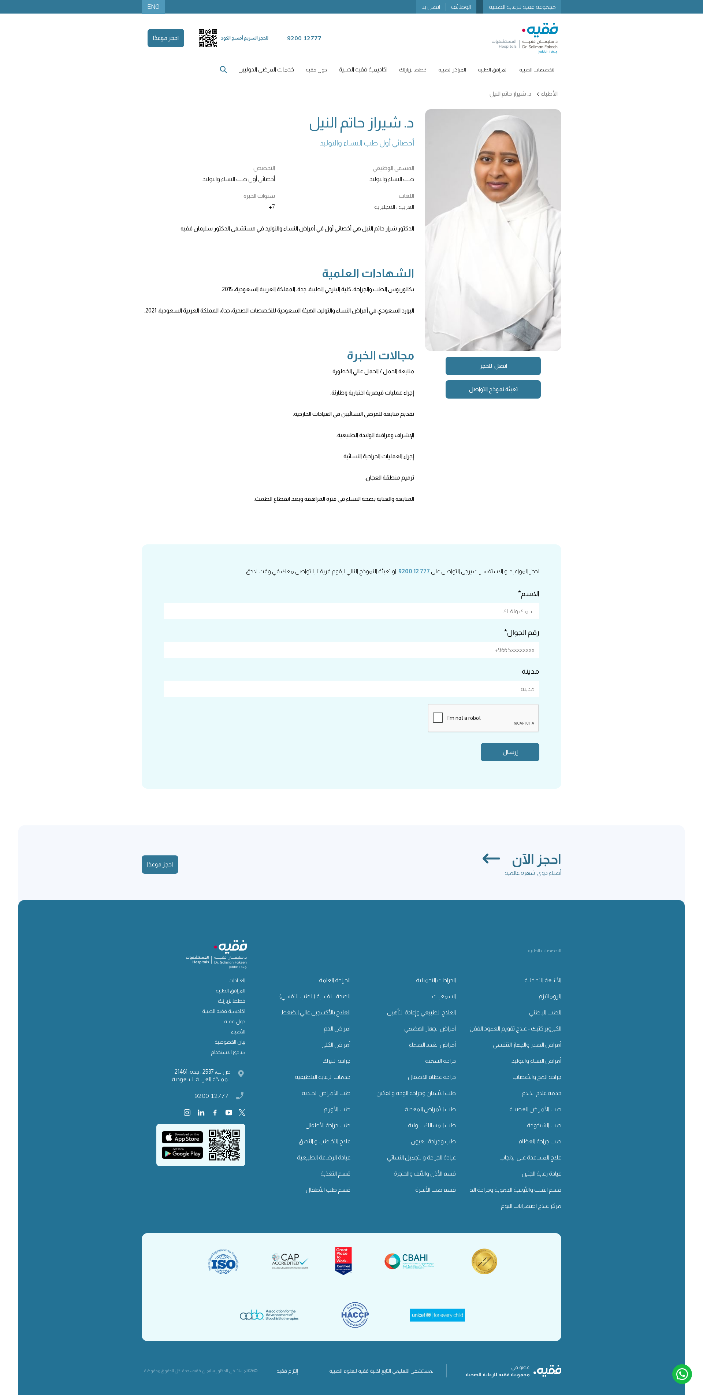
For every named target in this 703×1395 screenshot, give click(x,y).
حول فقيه (234, 1021)
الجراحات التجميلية (436, 980)
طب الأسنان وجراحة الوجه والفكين (416, 1093)
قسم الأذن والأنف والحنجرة (425, 1173)
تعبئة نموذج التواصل (493, 389)
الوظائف (461, 7)
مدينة (530, 671)
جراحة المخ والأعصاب (537, 1077)
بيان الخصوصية (230, 1042)
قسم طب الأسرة (435, 1190)
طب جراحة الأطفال (327, 1125)
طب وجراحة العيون (433, 1141)
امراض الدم (337, 1028)
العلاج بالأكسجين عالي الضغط (315, 1012)
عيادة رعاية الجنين (541, 1173)
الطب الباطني (545, 1012)
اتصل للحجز (493, 366)
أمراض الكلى (335, 1044)
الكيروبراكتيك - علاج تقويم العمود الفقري (514, 1028)
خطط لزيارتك (231, 1001)
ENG (153, 7)
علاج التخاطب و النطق (324, 1141)
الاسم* (528, 593)
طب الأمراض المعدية (430, 1109)
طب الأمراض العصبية (535, 1109)
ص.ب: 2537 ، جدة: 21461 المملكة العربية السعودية (201, 1075)
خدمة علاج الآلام (541, 1093)
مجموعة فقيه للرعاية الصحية (522, 7)
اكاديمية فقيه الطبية (363, 69)
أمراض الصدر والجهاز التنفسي (527, 1044)
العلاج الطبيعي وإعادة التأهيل (421, 1012)
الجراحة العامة (334, 980)
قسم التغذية (335, 1173)
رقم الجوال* (521, 632)
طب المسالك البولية (432, 1125)
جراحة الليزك (336, 1061)
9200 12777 (211, 1095)
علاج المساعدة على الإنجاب (530, 1157)
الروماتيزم (550, 996)
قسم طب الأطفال (328, 1190)
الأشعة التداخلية (542, 980)
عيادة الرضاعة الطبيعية (323, 1157)
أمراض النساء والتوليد (536, 1061)
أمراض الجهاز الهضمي (430, 1028)
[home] (524, 38)
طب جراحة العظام (539, 1141)
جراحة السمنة (440, 1061)
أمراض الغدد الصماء (432, 1044)
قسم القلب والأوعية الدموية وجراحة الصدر (511, 1190)
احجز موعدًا (166, 38)
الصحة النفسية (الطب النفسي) (314, 996)
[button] (537, 69)
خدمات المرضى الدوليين (266, 69)
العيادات (236, 980)
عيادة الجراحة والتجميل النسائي (421, 1157)
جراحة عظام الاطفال (432, 1077)
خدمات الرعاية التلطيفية (322, 1077)
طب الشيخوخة (544, 1125)
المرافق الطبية (230, 990)
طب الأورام (337, 1109)
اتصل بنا (430, 7)
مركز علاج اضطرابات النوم (531, 1206)
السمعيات (444, 996)
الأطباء (238, 1032)
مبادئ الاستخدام (228, 1052)
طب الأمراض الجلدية (326, 1093)
